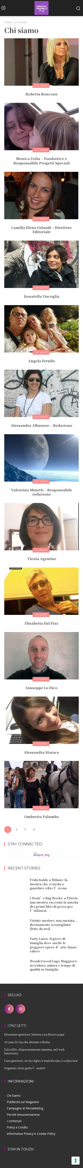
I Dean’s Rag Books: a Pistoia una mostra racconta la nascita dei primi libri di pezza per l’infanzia (54, 904)
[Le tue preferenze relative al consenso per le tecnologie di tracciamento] (76, 1161)
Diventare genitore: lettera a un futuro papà (34, 1034)
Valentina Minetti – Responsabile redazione (41, 492)
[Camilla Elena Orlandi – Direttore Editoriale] (41, 195)
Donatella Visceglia (41, 296)
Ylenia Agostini (41, 558)
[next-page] (33, 829)
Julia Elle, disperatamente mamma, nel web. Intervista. (34, 1051)
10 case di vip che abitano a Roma (27, 1042)
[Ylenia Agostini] (41, 526)
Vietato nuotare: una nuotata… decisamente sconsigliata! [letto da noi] (53, 924)
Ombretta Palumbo (41, 816)
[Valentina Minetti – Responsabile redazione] (41, 458)
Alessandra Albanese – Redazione (41, 425)
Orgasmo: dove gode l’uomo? (24, 1068)
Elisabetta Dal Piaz (41, 623)
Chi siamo (40, 85)
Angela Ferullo (41, 360)
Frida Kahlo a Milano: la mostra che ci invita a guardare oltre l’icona (48, 884)
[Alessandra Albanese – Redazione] (41, 393)
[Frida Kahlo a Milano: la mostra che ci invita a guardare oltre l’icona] (15, 884)
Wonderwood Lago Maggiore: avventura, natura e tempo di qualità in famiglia (53, 965)
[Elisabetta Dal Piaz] (41, 591)
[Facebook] (9, 1009)
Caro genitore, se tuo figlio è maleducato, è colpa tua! (40, 1061)
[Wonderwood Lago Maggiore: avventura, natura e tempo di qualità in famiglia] (15, 965)
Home (7, 22)
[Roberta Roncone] (41, 62)
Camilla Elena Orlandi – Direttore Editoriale (41, 229)
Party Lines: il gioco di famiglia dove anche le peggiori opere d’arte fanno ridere (53, 945)
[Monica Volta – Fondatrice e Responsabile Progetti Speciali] (41, 126)
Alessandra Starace (41, 752)
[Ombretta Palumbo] (41, 784)
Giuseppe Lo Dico (41, 687)
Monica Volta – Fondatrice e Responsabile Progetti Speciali (41, 160)
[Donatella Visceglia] (41, 264)
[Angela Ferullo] (41, 329)
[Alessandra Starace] (41, 720)
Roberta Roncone (42, 94)
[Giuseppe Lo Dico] (41, 655)
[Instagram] (20, 1009)
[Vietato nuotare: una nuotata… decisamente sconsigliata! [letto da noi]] (15, 925)
